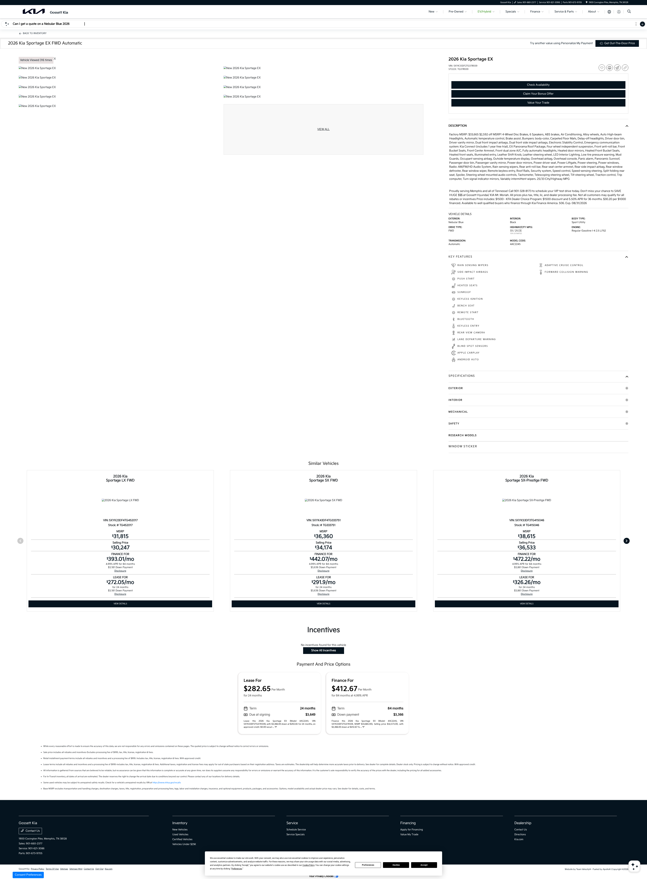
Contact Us (32, 831)
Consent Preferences (28, 874)
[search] (629, 12)
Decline (396, 865)
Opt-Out (99, 869)
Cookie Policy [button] (308, 865)
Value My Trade (409, 834)
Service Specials (295, 834)
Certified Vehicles (182, 839)
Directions (520, 834)
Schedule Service (296, 829)
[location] (586, 2)
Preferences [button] (237, 869)
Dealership (522, 823)
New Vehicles (180, 829)
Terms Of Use (52, 869)
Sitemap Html (75, 869)
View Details (120, 603)
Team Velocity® (583, 869)
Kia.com (518, 839)
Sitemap (64, 869)
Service (292, 823)
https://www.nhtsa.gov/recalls (166, 782)
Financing (408, 823)
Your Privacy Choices (321, 876)
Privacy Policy (37, 869)
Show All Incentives (323, 650)
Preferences (368, 865)
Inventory (179, 823)
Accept (424, 865)
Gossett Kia (24, 869)
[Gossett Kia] (48, 11)
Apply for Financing (411, 829)
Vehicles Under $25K (184, 844)
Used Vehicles (180, 834)
